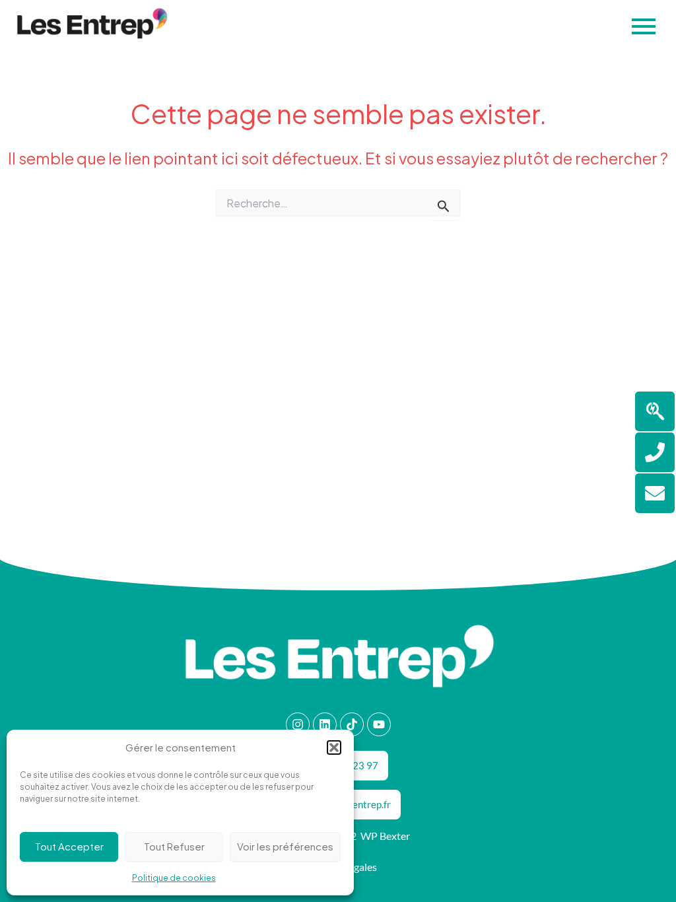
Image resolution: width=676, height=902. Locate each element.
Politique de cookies (174, 878)
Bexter (395, 835)
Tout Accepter (69, 846)
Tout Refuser (174, 846)
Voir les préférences (285, 846)
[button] (334, 747)
